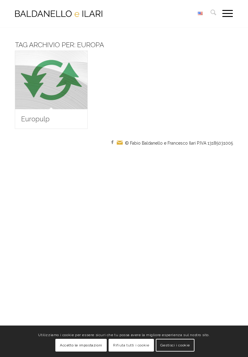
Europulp (35, 119)
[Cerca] (210, 13)
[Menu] (224, 13)
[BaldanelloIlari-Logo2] (58, 13)
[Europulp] (51, 80)
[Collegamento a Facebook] (112, 142)
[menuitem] (210, 13)
